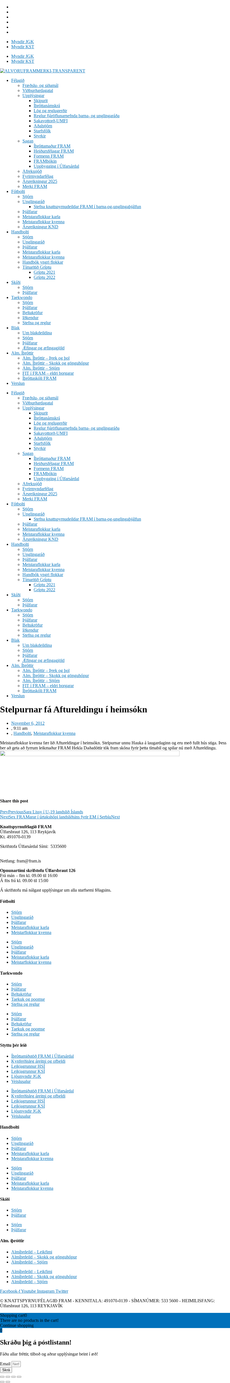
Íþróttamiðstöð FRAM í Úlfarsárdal (42, 1056)
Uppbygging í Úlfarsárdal (56, 166)
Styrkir (40, 136)
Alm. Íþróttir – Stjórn (41, 368)
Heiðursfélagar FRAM (54, 151)
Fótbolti (18, 191)
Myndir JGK (22, 41)
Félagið (17, 80)
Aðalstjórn (43, 125)
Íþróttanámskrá (47, 105)
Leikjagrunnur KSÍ (28, 1071)
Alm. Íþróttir (22, 353)
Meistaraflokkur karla (41, 216)
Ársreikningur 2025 (39, 181)
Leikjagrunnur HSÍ (28, 1066)
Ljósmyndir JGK (26, 1076)
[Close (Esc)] (2, 1377)
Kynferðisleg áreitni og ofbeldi (38, 1061)
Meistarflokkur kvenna (31, 932)
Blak (15, 327)
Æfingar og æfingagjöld (43, 348)
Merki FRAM (34, 186)
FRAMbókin (45, 161)
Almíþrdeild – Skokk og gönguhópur (44, 1257)
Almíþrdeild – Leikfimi (31, 1251)
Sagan (27, 141)
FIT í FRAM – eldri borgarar (48, 373)
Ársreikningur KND (40, 226)
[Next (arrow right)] (8, 1382)
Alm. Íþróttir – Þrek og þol (46, 358)
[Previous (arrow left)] (2, 1382)
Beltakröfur (32, 312)
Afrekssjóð (32, 171)
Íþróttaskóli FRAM (39, 378)
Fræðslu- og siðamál (40, 85)
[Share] (8, 1377)
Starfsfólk (42, 130)
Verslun (18, 383)
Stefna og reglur (36, 322)
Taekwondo (21, 297)
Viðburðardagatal (37, 90)
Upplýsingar (33, 95)
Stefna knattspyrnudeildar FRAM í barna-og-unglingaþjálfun (87, 206)
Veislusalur (21, 1081)
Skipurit (41, 100)
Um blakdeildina (37, 332)
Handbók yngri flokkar (42, 262)
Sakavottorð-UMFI (51, 120)
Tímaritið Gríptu (36, 267)
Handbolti (20, 231)
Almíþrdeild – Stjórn (29, 1262)
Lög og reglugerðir (50, 110)
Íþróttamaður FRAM (52, 146)
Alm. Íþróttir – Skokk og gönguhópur (55, 363)
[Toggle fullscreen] (13, 1377)
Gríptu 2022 (44, 277)
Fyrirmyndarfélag (37, 176)
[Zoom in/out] (19, 1377)
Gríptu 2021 (44, 272)
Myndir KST (22, 46)
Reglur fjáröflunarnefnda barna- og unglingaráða (76, 115)
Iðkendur (30, 317)
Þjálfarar (29, 211)
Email (6, 1363)
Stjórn (27, 196)
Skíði (15, 282)
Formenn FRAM (49, 156)
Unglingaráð (33, 201)
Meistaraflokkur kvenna (43, 221)
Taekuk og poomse (28, 999)
